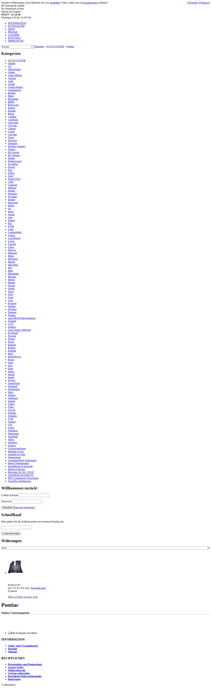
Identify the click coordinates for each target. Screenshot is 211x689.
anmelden (55, 2)
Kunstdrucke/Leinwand (20, 466)
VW (10, 424)
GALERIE (13, 35)
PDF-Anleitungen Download (23, 478)
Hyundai (12, 196)
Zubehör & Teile (16, 454)
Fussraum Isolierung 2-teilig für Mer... (29, 578)
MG (10, 267)
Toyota (11, 410)
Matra (11, 256)
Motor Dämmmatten (18, 463)
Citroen (12, 128)
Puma (11, 341)
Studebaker (14, 389)
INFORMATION (17, 23)
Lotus (11, 247)
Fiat (10, 170)
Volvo (11, 427)
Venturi (11, 421)
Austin (11, 84)
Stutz (10, 392)
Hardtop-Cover (16, 451)
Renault (12, 350)
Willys (11, 439)
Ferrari (11, 167)
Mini (10, 270)
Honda (11, 190)
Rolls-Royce (14, 356)
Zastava (12, 445)
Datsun (11, 149)
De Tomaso (14, 155)
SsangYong (14, 383)
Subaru (11, 395)
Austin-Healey (15, 87)
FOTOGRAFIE (16, 26)
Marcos (12, 250)
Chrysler (12, 125)
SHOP (11, 29)
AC (10, 66)
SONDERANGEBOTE (20, 475)
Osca (10, 300)
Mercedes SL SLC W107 (21, 472)
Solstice (12, 327)
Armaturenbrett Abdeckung (22, 460)
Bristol (11, 107)
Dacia (11, 137)
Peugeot (12, 312)
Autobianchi (14, 90)
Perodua (12, 309)
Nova (11, 291)
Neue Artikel (12, 555)
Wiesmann (13, 433)
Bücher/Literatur (16, 469)
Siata (10, 368)
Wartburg (13, 430)
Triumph (12, 416)
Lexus (11, 241)
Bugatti (11, 110)
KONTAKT (14, 38)
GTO (11, 324)
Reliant (11, 347)
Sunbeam (13, 398)
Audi (10, 81)
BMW (11, 102)
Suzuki (11, 401)
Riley (11, 353)
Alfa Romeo (14, 69)
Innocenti (13, 202)
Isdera (11, 205)
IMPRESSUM (15, 40)
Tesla (10, 407)
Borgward (13, 105)
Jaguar (11, 214)
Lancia (11, 235)
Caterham (13, 119)
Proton (11, 339)
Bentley (12, 93)
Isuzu (11, 211)
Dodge (11, 158)
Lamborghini (14, 232)
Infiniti (11, 199)
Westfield (13, 436)
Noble (11, 288)
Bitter (11, 96)
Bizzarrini (13, 99)
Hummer (12, 193)
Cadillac (12, 116)
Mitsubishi (13, 273)
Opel (10, 297)
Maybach (13, 259)
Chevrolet (13, 122)
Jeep (10, 217)
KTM (11, 226)
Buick (11, 113)
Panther (12, 306)
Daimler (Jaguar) (16, 146)
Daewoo (12, 140)
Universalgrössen (17, 448)
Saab (10, 362)
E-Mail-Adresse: (9, 495)
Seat (10, 365)
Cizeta (11, 131)
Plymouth (13, 333)
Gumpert (12, 184)
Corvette (12, 134)
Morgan (12, 276)
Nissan (11, 285)
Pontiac (70, 46)
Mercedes (13, 264)
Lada (10, 229)
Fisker (11, 173)
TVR (10, 418)
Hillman (12, 187)
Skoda (11, 374)
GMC (11, 182)
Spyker (11, 380)
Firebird (12, 321)
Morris (11, 279)
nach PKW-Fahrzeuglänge (21, 318)
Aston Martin (15, 75)
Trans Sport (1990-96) (19, 330)
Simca (11, 371)
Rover (11, 359)
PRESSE (12, 32)
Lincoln (12, 244)
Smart (11, 377)
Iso (9, 208)
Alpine (11, 72)
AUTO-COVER (55, 46)
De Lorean (13, 152)
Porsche (12, 336)
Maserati (12, 253)
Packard (12, 303)
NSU (10, 294)
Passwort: (6, 501)
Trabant (12, 413)
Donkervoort (14, 161)
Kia (10, 223)
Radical (12, 344)
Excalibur (13, 164)
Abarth (11, 63)
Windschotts (14, 457)
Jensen (11, 220)
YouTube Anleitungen (19, 481)
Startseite (39, 46)
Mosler (11, 282)
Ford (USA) (14, 179)
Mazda (11, 261)
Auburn (12, 78)
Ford (10, 176)
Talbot (11, 404)
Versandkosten (38, 588)
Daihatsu (12, 143)
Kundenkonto (90, 2)
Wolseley (12, 442)
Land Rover (14, 238)
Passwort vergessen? (24, 507)
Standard (12, 386)
